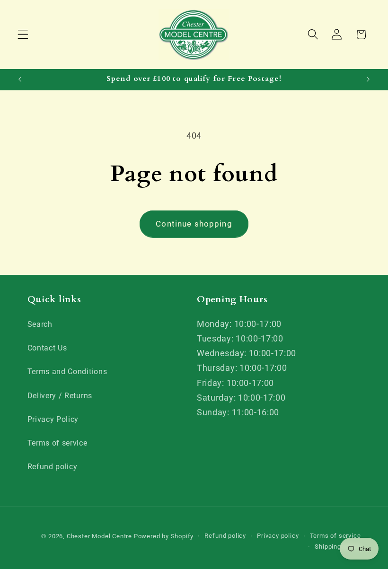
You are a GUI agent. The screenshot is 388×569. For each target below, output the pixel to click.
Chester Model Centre (99, 536)
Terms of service (57, 442)
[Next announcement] (368, 79)
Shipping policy (338, 546)
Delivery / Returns (59, 395)
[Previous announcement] (19, 79)
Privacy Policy (53, 419)
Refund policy (52, 466)
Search (40, 324)
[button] (23, 35)
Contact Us (47, 347)
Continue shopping (194, 223)
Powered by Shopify (164, 536)
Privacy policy (278, 535)
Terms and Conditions (67, 371)
